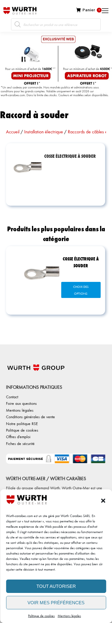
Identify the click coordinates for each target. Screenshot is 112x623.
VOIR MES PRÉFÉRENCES (56, 602)
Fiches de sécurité (20, 443)
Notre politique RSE (22, 423)
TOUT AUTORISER (56, 586)
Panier (91, 10)
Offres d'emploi (18, 436)
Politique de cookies (41, 615)
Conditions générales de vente (30, 416)
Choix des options (81, 290)
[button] (103, 501)
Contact (12, 396)
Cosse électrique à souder (81, 262)
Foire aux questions (21, 403)
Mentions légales (69, 615)
